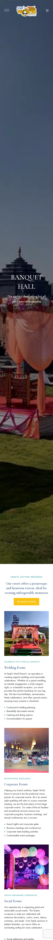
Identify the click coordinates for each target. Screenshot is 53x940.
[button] (26, 601)
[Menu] (6, 10)
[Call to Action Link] (26, 658)
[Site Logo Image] (26, 11)
